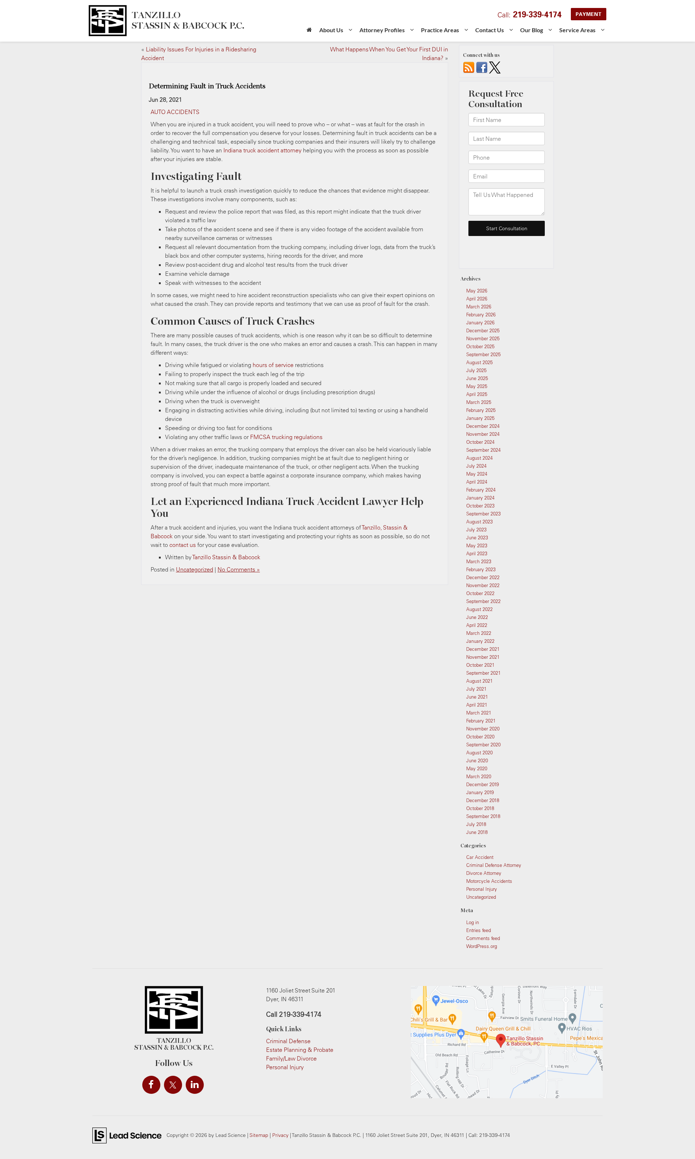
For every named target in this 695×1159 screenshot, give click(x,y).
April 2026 (476, 299)
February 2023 (481, 569)
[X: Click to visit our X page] (173, 1085)
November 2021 (483, 657)
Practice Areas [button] (440, 29)
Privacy (280, 1135)
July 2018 (476, 824)
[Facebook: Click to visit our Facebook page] (151, 1085)
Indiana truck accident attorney (262, 150)
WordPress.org (481, 946)
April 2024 (476, 482)
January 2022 (480, 641)
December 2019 (482, 784)
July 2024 (476, 466)
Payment (589, 14)
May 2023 (476, 545)
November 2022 (483, 585)
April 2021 (476, 705)
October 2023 (480, 506)
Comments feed (483, 938)
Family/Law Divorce (291, 1058)
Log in (472, 922)
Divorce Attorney (483, 873)
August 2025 (479, 362)
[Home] (309, 32)
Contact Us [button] (489, 29)
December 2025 (483, 330)
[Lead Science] (126, 1134)
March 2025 (478, 402)
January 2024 (480, 498)
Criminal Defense (288, 1041)
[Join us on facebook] (482, 67)
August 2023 (479, 521)
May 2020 (476, 768)
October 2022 (480, 593)
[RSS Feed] (469, 67)
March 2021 (478, 713)
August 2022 (479, 609)
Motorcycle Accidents (489, 881)
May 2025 (476, 386)
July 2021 (476, 689)
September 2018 (483, 816)
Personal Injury (481, 889)
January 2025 (480, 418)
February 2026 (481, 314)
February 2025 (481, 410)
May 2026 (476, 291)
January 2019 (480, 792)
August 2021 (479, 681)
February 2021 (481, 721)
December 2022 (483, 577)
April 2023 (476, 553)
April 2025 (476, 394)
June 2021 (477, 697)
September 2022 (483, 601)
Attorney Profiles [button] (382, 29)
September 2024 (483, 450)
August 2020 (479, 752)
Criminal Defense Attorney (493, 865)
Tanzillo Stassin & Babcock (226, 557)
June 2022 (477, 617)
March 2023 (478, 561)
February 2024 (481, 490)
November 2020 (483, 729)
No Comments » (239, 569)
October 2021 (480, 665)
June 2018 (477, 832)
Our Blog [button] (531, 29)
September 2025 (483, 354)
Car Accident (479, 857)
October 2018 (480, 808)
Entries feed (478, 930)
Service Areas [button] (577, 29)
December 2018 (482, 800)
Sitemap (258, 1135)
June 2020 (477, 760)
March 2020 (478, 776)
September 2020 (483, 744)
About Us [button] (331, 29)
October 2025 (480, 346)
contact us (182, 544)
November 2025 (483, 338)
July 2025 (476, 370)
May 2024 (476, 474)
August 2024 (479, 458)
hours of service (273, 364)
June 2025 (477, 378)
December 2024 (483, 426)
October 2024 (480, 442)
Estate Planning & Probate (299, 1049)
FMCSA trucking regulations (286, 437)
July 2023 (476, 529)
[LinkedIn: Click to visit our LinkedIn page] (195, 1085)
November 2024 (483, 434)
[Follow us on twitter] (495, 67)
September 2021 (483, 673)
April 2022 (476, 625)
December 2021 (483, 649)
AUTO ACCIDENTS (175, 111)
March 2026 (478, 306)
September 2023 (483, 514)
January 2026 (480, 322)
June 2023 (477, 537)
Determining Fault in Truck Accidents (207, 86)
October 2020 (480, 736)
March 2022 (478, 633)
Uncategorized (194, 569)
